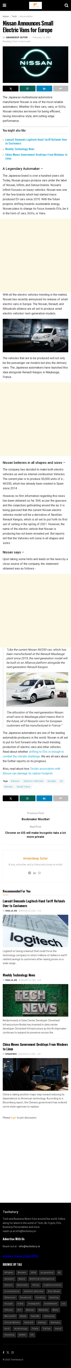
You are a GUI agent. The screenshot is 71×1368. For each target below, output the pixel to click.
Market (30, 1310)
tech (7, 1328)
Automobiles (26, 16)
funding (40, 1297)
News (23, 1316)
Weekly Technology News (19, 149)
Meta (55, 1310)
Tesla (35, 1328)
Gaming (54, 1297)
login (13, 1118)
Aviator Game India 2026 (20, 1256)
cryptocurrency (52, 1285)
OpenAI (35, 1316)
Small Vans (23, 786)
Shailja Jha (11, 911)
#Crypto (9, 1272)
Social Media (12, 1322)
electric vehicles (34, 781)
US (32, 1334)
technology (20, 1328)
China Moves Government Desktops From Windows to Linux (36, 156)
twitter (22, 1334)
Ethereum (10, 1297)
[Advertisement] (35, 255)
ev (61, 781)
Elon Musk (54, 1291)
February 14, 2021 (42, 37)
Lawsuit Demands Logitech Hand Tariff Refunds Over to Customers (36, 141)
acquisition (47, 1272)
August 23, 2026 (28, 911)
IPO (19, 1310)
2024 (33, 1272)
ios (63, 1303)
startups (55, 1322)
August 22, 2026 (28, 980)
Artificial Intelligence (42, 1278)
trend (58, 1328)
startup (42, 1322)
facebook (25, 1297)
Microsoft (10, 1316)
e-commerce (12, 1291)
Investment (50, 1303)
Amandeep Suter (16, 37)
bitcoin (9, 1285)
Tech (14, 16)
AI (59, 1272)
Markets (43, 1310)
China (35, 1285)
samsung (49, 1316)
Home (6, 16)
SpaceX (28, 1322)
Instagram (34, 1303)
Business (22, 1285)
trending (9, 1334)
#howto (22, 1272)
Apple (22, 1278)
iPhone (9, 1310)
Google (9, 1303)
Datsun (15, 781)
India (20, 1303)
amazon (9, 1278)
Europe (52, 781)
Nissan (9, 786)
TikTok (46, 1328)
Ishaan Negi (11, 1054)
